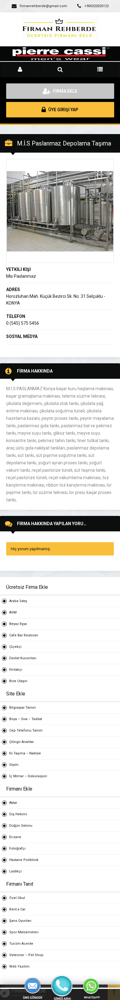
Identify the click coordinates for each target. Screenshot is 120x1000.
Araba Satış (18, 601)
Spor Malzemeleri (23, 932)
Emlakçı (15, 670)
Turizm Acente (21, 944)
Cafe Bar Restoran (23, 635)
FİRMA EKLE (64, 91)
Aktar (13, 803)
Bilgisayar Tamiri (22, 708)
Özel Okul (17, 898)
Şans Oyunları (20, 921)
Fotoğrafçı (17, 848)
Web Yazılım (19, 966)
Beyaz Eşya (18, 624)
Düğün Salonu (20, 826)
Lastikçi (15, 871)
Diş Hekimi (18, 814)
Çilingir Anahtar (21, 742)
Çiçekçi (15, 647)
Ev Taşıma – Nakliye (25, 753)
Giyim (13, 765)
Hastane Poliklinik (23, 860)
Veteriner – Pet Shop (26, 955)
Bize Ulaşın (18, 681)
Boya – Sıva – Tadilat (25, 719)
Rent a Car (17, 909)
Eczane (15, 837)
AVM (13, 612)
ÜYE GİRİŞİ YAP (62, 109)
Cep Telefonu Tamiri (25, 730)
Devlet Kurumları (22, 658)
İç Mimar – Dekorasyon (28, 776)
